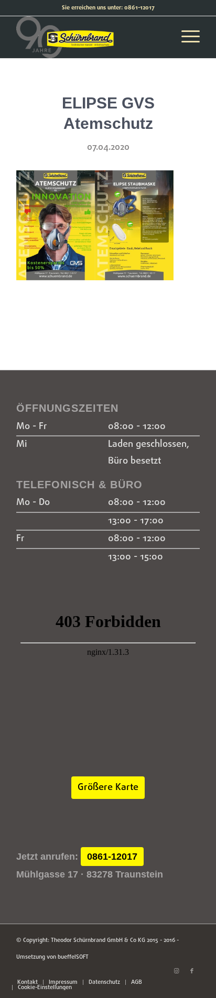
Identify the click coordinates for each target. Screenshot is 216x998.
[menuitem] (27, 982)
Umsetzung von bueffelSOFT (52, 957)
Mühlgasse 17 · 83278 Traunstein (89, 874)
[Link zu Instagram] (176, 971)
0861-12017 (112, 856)
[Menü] (185, 37)
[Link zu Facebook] (192, 971)
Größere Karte (108, 788)
